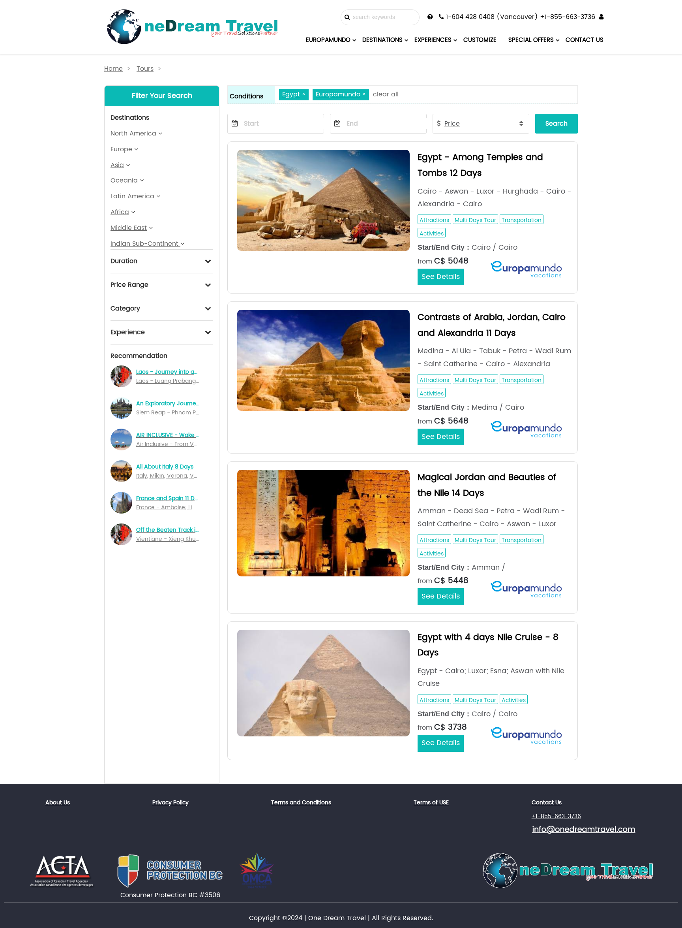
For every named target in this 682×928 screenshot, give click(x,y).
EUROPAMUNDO (328, 40)
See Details (441, 276)
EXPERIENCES (433, 40)
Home (113, 69)
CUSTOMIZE (480, 40)
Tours (145, 69)
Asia (117, 165)
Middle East (129, 228)
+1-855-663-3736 (556, 816)
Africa (120, 212)
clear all (386, 94)
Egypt (291, 94)
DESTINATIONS (382, 40)
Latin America (132, 196)
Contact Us (547, 802)
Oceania (124, 180)
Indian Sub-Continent (145, 244)
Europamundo (338, 94)
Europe (121, 149)
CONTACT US (584, 40)
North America (133, 133)
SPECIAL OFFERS (531, 40)
